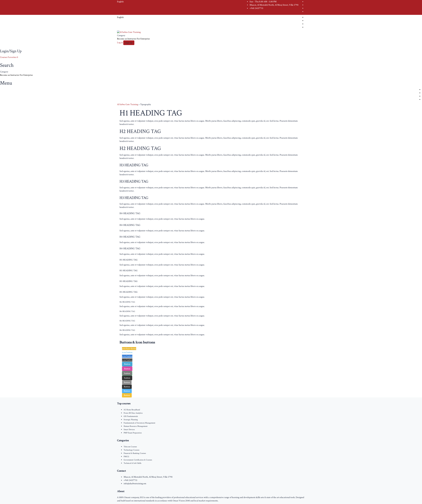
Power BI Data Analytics (133, 413)
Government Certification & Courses (138, 460)
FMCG (126, 456)
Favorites (13, 57)
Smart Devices (129, 429)
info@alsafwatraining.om (135, 483)
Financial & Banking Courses (135, 453)
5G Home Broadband (132, 409)
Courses (4, 57)
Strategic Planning (131, 419)
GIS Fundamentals (131, 416)
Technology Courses (131, 450)
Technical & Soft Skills (132, 463)
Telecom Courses (130, 446)
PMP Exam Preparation (133, 433)
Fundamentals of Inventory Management (139, 423)
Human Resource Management (136, 426)
